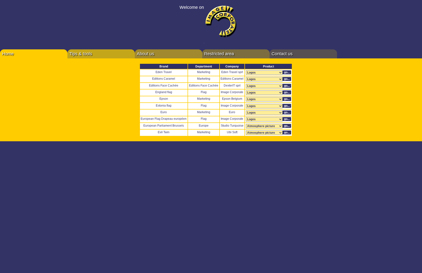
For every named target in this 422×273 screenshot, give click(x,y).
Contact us (282, 53)
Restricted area (219, 53)
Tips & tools (80, 53)
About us (145, 53)
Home (8, 53)
